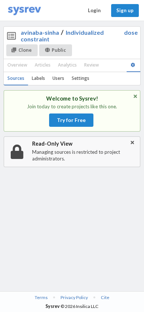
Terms (41, 297)
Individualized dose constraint (79, 36)
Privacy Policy (74, 297)
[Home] (24, 10)
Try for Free (71, 120)
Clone (25, 50)
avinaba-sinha (40, 32)
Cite (105, 297)
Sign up (125, 10)
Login (94, 10)
